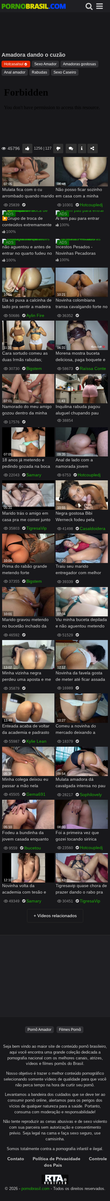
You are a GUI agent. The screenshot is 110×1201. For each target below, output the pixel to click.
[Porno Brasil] (34, 7)
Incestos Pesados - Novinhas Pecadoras (76, 250)
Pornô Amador (39, 1030)
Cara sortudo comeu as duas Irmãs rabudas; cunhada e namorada (25, 357)
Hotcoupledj (91, 204)
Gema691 (36, 794)
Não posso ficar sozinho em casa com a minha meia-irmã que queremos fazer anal (80, 193)
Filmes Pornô (70, 1030)
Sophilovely (91, 794)
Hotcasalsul (14, 64)
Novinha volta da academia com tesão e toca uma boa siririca (24, 889)
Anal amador (14, 72)
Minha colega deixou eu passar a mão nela (25, 782)
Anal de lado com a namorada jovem (74, 463)
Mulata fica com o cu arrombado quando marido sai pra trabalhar (28, 193)
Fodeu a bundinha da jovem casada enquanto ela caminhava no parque (26, 836)
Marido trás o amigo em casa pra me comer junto (26, 516)
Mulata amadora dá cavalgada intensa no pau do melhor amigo (80, 783)
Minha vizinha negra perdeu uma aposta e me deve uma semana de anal (28, 676)
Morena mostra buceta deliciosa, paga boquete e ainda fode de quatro (80, 357)
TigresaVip (36, 528)
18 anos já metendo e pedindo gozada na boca (26, 463)
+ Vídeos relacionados (55, 915)
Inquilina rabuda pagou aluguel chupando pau (78, 409)
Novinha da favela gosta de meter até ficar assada (80, 676)
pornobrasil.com (35, 1189)
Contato (15, 1158)
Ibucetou (32, 847)
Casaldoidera (92, 528)
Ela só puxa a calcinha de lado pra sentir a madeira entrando (27, 304)
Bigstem (34, 368)
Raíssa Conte (93, 368)
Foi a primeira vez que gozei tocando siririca (77, 835)
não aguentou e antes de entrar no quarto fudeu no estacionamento (27, 250)
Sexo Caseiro (64, 72)
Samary (33, 474)
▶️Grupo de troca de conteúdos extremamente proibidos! (27, 222)
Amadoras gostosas (79, 64)
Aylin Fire (35, 315)
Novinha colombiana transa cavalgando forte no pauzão (82, 304)
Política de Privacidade (56, 1158)
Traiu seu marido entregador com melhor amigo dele (78, 570)
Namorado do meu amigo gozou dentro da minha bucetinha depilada (27, 410)
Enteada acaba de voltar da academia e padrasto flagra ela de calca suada (26, 729)
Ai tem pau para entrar (77, 218)
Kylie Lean (36, 741)
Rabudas (39, 72)
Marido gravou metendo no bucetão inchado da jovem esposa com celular (27, 623)
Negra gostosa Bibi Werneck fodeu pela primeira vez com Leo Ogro (76, 517)
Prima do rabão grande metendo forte (24, 569)
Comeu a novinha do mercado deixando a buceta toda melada (76, 729)
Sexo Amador (45, 64)
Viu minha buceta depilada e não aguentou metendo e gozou (81, 623)
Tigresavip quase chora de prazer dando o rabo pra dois (81, 889)
